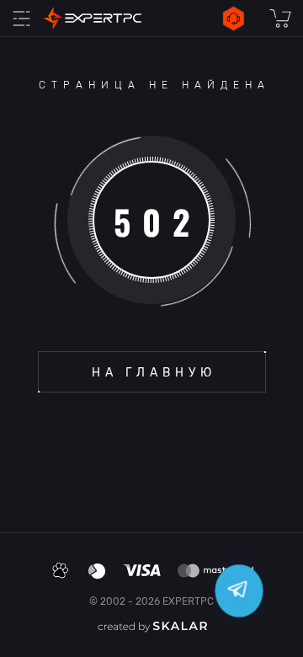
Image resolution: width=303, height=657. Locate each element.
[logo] (92, 18)
